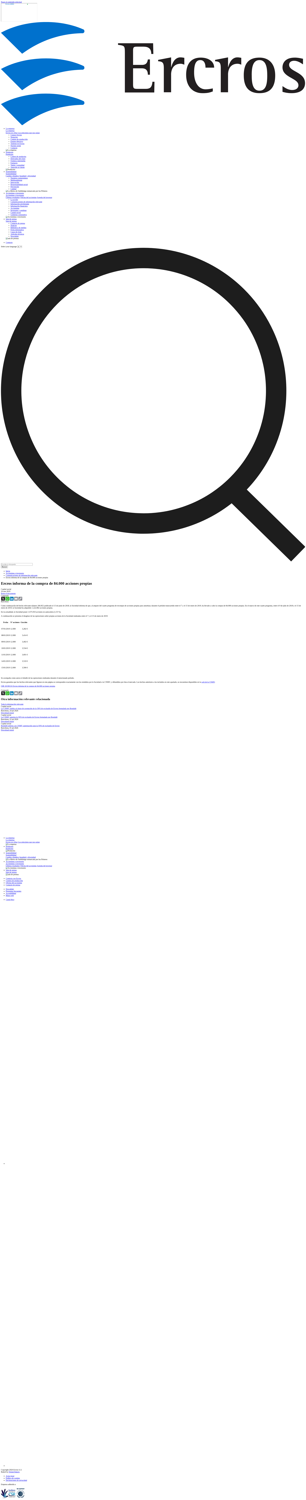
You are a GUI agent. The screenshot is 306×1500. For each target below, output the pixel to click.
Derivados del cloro (18, 159)
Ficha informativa (17, 230)
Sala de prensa (11, 219)
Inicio (8, 571)
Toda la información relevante (12, 704)
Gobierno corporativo (19, 215)
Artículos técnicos (17, 234)
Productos (9, 152)
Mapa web (10, 895)
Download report (7, 713)
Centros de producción (19, 139)
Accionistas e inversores (15, 193)
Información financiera (19, 206)
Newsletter (15, 236)
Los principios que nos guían (29, 133)
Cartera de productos (18, 157)
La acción (14, 200)
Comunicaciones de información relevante (26, 202)
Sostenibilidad (11, 172)
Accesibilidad (11, 893)
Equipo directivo (17, 141)
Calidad (13, 189)
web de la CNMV (208, 682)
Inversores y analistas (19, 210)
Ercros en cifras (11, 133)
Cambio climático (12, 176)
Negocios (14, 137)
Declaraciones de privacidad (16, 1480)
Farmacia (14, 163)
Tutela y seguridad (17, 165)
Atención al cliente (18, 167)
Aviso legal (10, 1476)
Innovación (15, 182)
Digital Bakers (14, 1472)
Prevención (15, 187)
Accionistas (15, 208)
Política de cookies (13, 1478)
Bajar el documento (8, 593)
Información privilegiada (20, 204)
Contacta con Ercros (13, 878)
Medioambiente (16, 180)
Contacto (14, 148)
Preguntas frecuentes (13, 891)
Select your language (9, 247)
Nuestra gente (16, 146)
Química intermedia (18, 161)
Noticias (14, 225)
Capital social (16, 213)
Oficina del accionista (28, 197)
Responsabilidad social (19, 185)
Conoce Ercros (16, 135)
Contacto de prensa (18, 223)
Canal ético (10, 900)
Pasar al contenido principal (11, 2)
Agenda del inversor (44, 197)
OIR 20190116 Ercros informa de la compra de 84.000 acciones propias (28, 686)
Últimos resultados (13, 197)
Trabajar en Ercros (17, 144)
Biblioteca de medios (18, 228)
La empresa (10, 128)
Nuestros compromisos (19, 178)
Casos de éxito (16, 232)
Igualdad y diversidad (27, 176)
